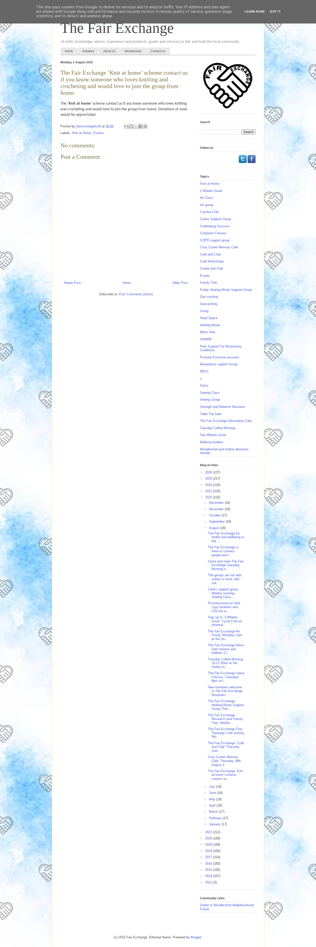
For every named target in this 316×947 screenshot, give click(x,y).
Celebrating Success (215, 226)
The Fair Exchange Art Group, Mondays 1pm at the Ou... (225, 635)
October (215, 515)
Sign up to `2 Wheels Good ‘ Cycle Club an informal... (225, 621)
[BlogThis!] (131, 126)
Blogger (196, 937)
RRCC (204, 371)
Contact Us (158, 51)
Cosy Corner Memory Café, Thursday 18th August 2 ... (224, 760)
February (216, 818)
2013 (209, 882)
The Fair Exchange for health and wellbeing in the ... (226, 537)
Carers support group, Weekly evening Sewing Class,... (223, 593)
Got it (275, 11)
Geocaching (208, 304)
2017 (209, 857)
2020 (209, 838)
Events (99, 133)
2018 (209, 851)
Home (69, 51)
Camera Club (209, 212)
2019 (209, 844)
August (214, 528)
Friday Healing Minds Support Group (226, 290)
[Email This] (126, 126)
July (212, 786)
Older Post (180, 283)
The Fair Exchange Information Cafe (226, 421)
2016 (209, 863)
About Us (109, 51)
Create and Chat (211, 268)
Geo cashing (209, 297)
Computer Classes (213, 233)
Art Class (206, 198)
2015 (209, 870)
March (214, 811)
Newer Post (72, 283)
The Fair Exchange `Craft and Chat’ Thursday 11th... (226, 747)
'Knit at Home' (82, 133)
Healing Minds (210, 325)
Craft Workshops (212, 261)
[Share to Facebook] (140, 126)
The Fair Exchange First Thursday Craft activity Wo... (226, 733)
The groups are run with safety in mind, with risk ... (224, 579)
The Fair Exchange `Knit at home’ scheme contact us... (225, 775)
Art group (206, 205)
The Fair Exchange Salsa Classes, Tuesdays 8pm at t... (226, 677)
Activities (88, 51)
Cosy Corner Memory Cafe (219, 247)
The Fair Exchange (117, 28)
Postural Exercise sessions (219, 357)
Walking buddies (211, 442)
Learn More (254, 11)
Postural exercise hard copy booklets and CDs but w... (224, 607)
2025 (209, 478)
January (215, 824)
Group (204, 311)
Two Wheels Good (213, 435)
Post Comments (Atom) (136, 294)
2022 (209, 497)
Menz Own (207, 332)
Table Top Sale (210, 414)
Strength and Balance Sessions (222, 407)
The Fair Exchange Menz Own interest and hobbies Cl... (226, 649)
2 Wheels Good (211, 191)
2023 (209, 491)
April (213, 805)
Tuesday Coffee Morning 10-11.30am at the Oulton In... (225, 663)
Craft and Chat (210, 254)
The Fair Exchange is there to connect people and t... (223, 551)
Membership (133, 51)
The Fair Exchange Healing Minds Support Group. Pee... (226, 705)
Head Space (208, 318)
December (217, 503)
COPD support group (215, 240)
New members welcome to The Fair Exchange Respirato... (225, 691)
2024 (209, 485)
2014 (209, 876)
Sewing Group (210, 399)
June (213, 793)
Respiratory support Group (218, 364)
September (217, 521)
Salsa (204, 385)
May (212, 799)
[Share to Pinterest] (145, 126)
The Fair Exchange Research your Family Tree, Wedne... (225, 719)
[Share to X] (135, 126)
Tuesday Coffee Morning (217, 428)
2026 (209, 472)
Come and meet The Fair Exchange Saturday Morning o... (225, 565)
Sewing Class (209, 392)
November (217, 509)
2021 (209, 832)
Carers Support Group (215, 219)
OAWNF (206, 339)
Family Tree (208, 282)
